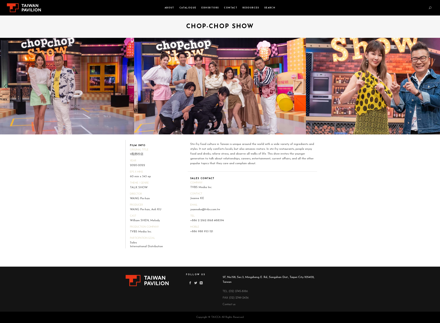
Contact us (229, 304)
